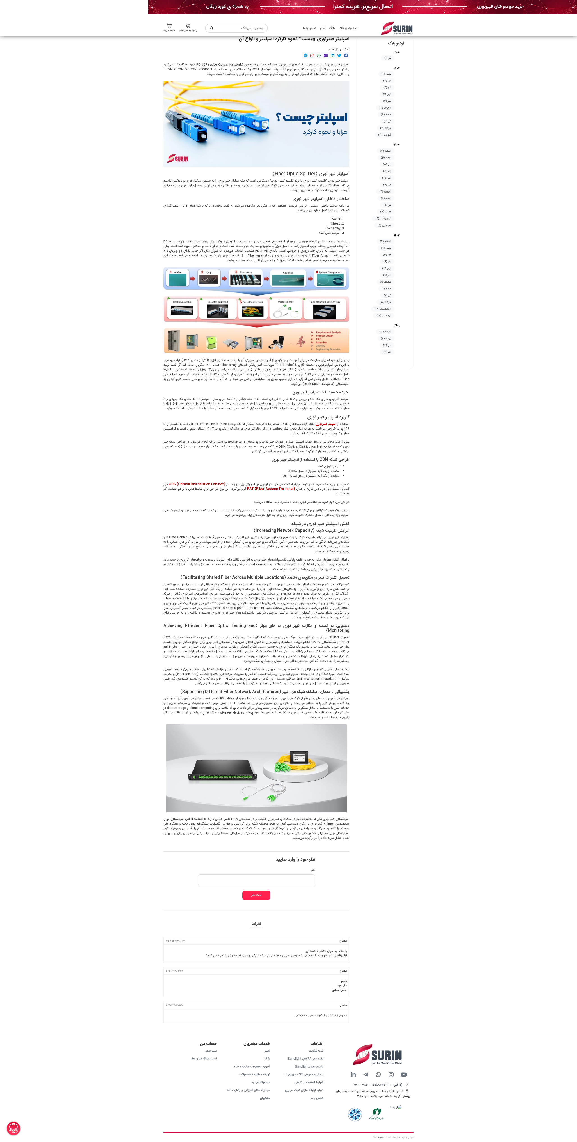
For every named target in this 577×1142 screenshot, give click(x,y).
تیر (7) (387, 295)
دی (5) (387, 164)
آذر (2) (387, 352)
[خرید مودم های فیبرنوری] (362, 7)
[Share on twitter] (339, 55)
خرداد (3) (385, 128)
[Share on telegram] (305, 55)
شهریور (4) (385, 108)
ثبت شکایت (316, 1050)
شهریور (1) (385, 282)
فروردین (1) (384, 135)
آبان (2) (386, 268)
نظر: (312, 870)
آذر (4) (387, 87)
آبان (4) (386, 178)
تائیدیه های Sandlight (309, 1066)
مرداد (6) (386, 114)
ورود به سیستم (188, 30)
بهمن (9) (386, 248)
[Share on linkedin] (332, 55)
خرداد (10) (385, 302)
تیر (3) (387, 121)
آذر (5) (387, 171)
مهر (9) (387, 275)
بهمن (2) (386, 338)
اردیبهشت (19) (383, 309)
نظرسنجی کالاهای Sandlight (305, 1058)
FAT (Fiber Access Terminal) (271, 489)
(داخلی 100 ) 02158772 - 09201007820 (377, 1085)
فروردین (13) (383, 315)
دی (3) (387, 255)
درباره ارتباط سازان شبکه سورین (304, 1090)
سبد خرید (211, 1050)
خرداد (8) (385, 211)
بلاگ (267, 1058)
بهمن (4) (386, 157)
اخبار (267, 1050)
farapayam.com (383, 1137)
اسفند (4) (385, 151)
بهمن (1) (386, 74)
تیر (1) (388, 58)
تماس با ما (317, 1098)
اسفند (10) (385, 331)
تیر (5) (387, 205)
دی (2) (387, 80)
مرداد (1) (386, 288)
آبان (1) (387, 94)
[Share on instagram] (312, 55)
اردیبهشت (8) (383, 218)
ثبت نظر (256, 895)
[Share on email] (325, 55)
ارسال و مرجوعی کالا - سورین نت (303, 1074)
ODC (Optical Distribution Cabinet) (197, 484)
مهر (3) (387, 101)
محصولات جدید (260, 1082)
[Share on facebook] (346, 55)
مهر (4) (387, 184)
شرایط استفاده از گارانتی (308, 1082)
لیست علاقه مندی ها (204, 1058)
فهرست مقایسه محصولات (255, 1074)
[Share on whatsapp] (319, 55)
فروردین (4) (384, 225)
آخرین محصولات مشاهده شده (252, 1066)
